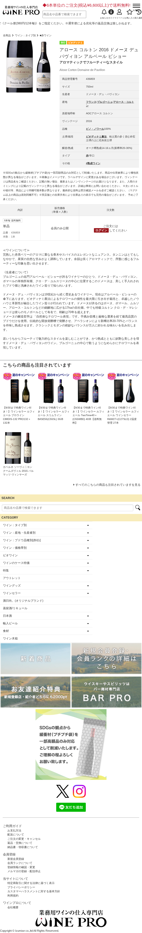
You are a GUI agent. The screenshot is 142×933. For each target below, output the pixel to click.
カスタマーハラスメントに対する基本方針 (33, 891)
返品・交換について (19, 842)
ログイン (101, 230)
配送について (15, 834)
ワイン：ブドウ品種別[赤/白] (22, 540)
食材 (6, 630)
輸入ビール (10, 623)
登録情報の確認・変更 (21, 867)
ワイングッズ (12, 585)
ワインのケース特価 (16, 562)
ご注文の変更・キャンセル (24, 838)
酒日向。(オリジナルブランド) (23, 600)
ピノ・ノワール (95, 129)
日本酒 (7, 615)
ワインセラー (12, 593)
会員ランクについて (19, 862)
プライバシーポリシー (21, 887)
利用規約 (12, 895)
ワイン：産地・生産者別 (19, 532)
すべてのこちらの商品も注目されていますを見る (108, 484)
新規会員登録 (15, 858)
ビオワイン (10, 555)
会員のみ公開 (60, 228)
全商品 (7, 35)
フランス (91, 102)
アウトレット (12, 578)
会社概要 (12, 907)
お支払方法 (14, 830)
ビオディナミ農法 (96, 136)
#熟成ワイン (93, 163)
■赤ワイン (46, 35)
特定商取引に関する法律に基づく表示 (31, 883)
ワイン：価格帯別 (15, 547)
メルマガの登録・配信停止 (24, 871)
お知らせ (104, 18)
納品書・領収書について (22, 847)
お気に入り (129, 18)
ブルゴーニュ (105, 102)
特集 (6, 570)
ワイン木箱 (10, 638)
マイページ (119, 18)
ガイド (111, 18)
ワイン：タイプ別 (25, 35)
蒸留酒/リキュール (15, 608)
